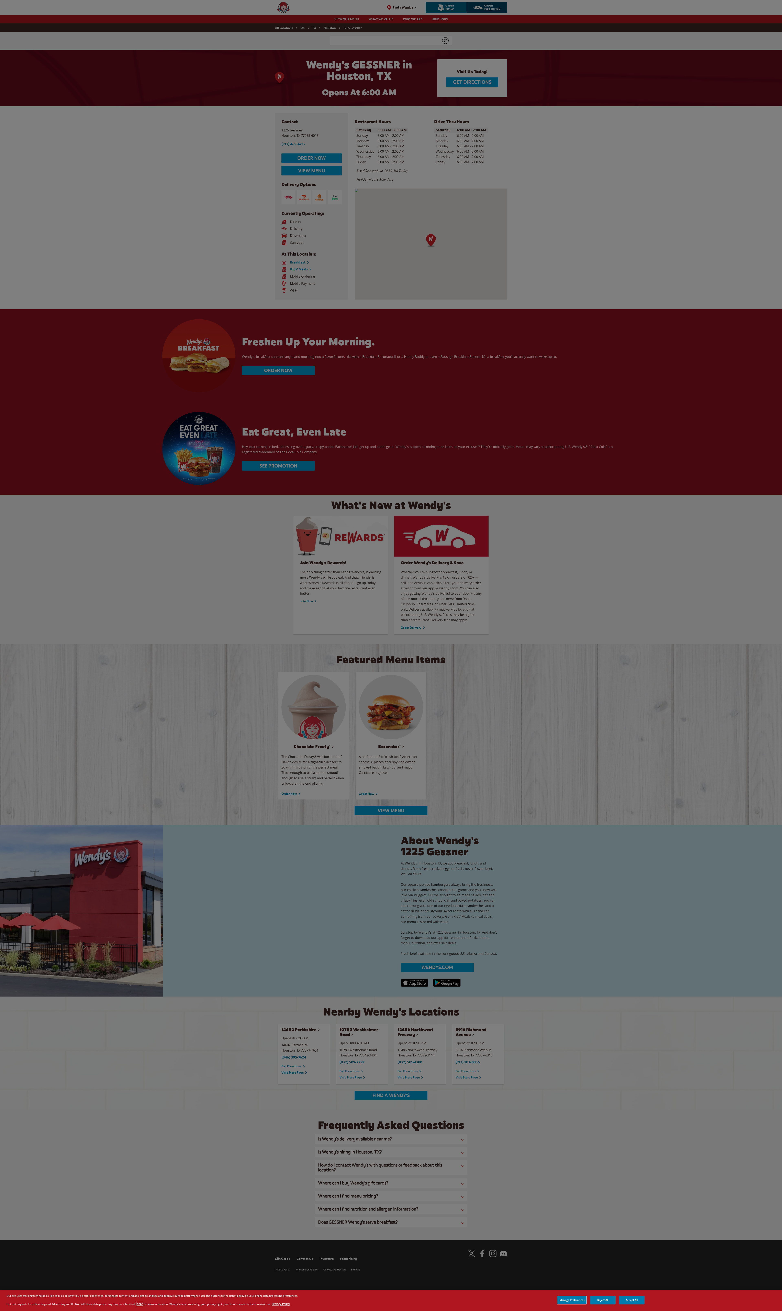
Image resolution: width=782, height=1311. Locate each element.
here (140, 1304)
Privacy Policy (281, 1304)
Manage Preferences (571, 1300)
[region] (391, 1300)
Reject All (602, 1300)
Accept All (632, 1300)
